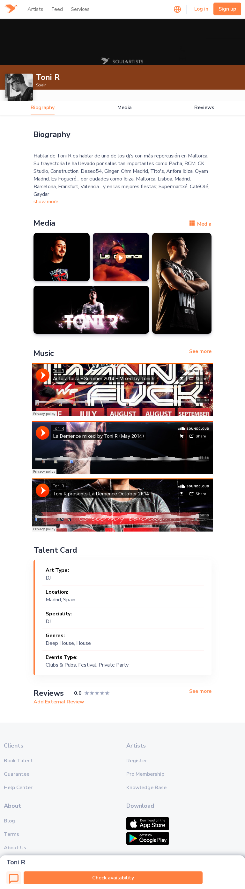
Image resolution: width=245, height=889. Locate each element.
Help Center (18, 787)
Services (80, 9)
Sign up (227, 8)
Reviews (204, 107)
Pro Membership (145, 774)
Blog (9, 821)
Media (124, 107)
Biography (43, 107)
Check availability (113, 877)
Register (136, 760)
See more (200, 351)
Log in (201, 8)
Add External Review (58, 702)
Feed (57, 9)
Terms (11, 834)
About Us (15, 848)
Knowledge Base (146, 787)
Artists (35, 9)
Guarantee (16, 774)
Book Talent (18, 760)
